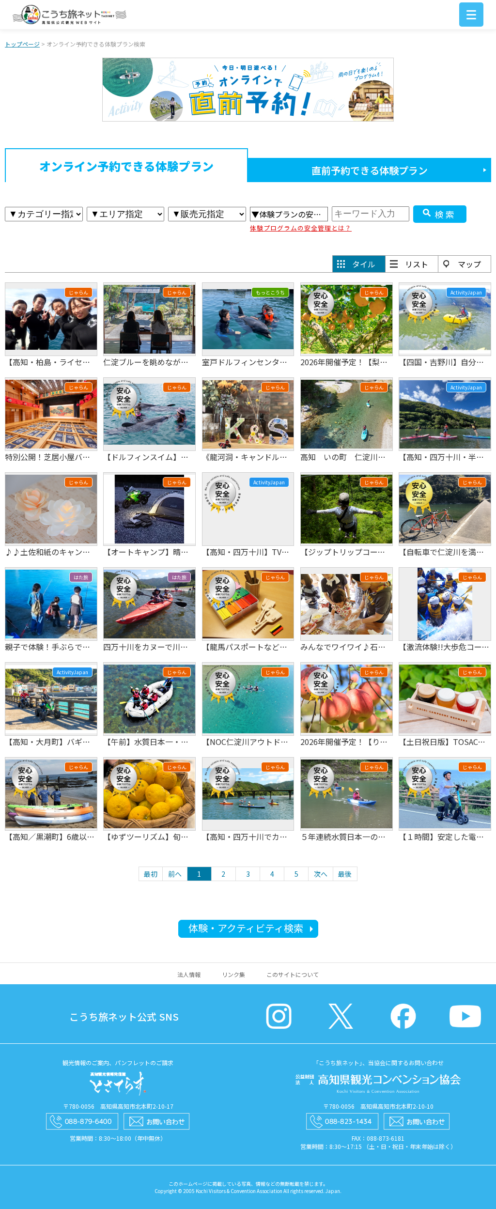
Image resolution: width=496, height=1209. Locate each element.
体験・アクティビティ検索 (245, 928)
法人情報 (189, 974)
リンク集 (233, 974)
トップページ (22, 44)
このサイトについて (292, 974)
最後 (345, 874)
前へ (175, 874)
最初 (150, 874)
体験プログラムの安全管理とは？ (301, 227)
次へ (320, 874)
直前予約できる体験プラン (369, 170)
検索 (445, 214)
